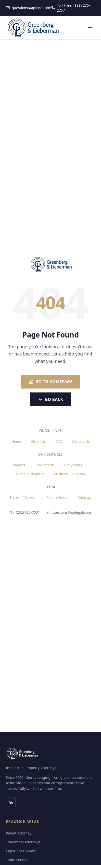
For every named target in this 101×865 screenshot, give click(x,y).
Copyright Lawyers (21, 850)
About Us (38, 441)
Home (16, 441)
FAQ (59, 441)
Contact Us (81, 441)
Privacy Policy (57, 497)
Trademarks (44, 465)
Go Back (54, 399)
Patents (19, 465)
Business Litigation (69, 474)
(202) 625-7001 (28, 512)
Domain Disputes (30, 474)
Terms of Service (23, 497)
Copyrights (73, 465)
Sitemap (84, 497)
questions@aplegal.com (71, 512)
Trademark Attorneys (23, 842)
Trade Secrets (17, 859)
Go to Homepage (54, 381)
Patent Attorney (18, 833)
